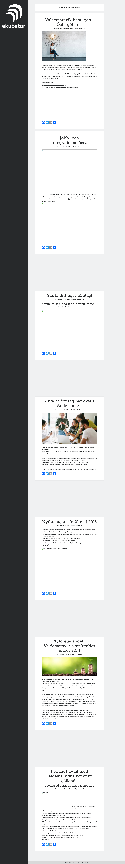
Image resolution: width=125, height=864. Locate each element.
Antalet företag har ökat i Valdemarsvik (69, 379)
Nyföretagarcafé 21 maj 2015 (69, 500)
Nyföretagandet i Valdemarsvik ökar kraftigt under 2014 (69, 619)
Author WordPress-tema (71, 862)
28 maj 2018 (79, 146)
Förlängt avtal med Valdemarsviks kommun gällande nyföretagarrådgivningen (69, 749)
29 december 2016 (79, 409)
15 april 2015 (79, 525)
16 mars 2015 (79, 654)
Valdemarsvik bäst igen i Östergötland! (69, 22)
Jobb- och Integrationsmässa (69, 140)
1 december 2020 (79, 28)
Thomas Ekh (67, 28)
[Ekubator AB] (13, 27)
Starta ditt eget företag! (69, 273)
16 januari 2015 (79, 789)
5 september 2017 (79, 299)
